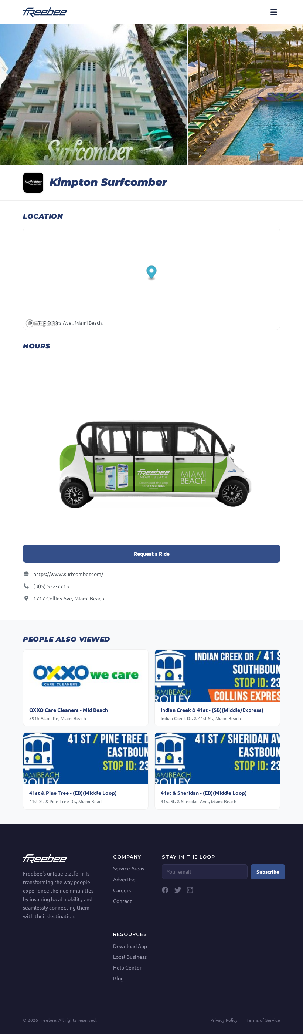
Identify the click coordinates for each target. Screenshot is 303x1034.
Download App (130, 946)
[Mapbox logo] (41, 323)
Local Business (130, 956)
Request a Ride (152, 553)
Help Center (127, 967)
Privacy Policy (224, 1020)
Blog (118, 978)
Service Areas (128, 868)
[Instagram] (190, 890)
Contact (122, 900)
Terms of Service (263, 1020)
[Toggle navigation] (274, 12)
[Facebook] (165, 890)
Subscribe (267, 872)
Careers (122, 890)
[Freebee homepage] (45, 12)
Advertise (124, 879)
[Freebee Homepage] (45, 857)
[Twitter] (177, 890)
